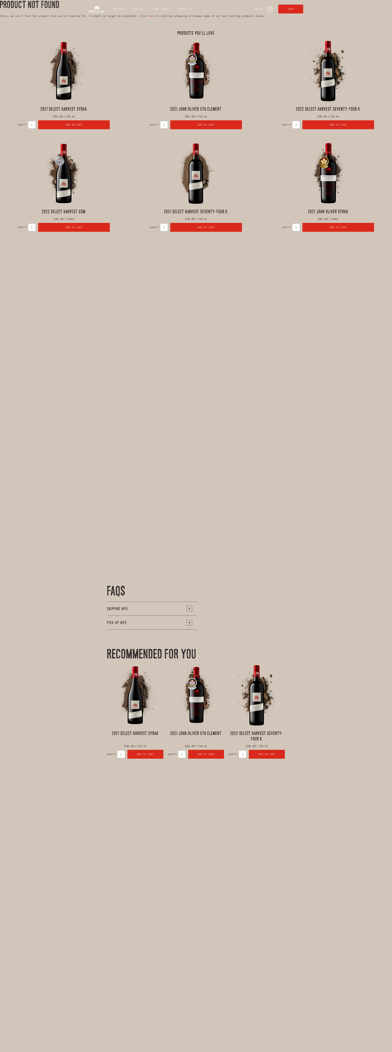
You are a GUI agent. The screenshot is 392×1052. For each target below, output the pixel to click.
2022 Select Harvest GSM (64, 211)
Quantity (22, 125)
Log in (258, 8)
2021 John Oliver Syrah (328, 211)
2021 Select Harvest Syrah (64, 109)
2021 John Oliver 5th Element (196, 109)
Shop (291, 9)
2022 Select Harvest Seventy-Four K (328, 109)
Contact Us (184, 9)
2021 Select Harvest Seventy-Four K (196, 211)
